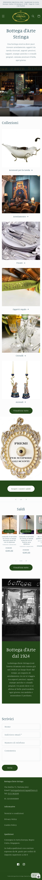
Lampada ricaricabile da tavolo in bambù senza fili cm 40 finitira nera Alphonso (26, 540)
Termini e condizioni (14, 813)
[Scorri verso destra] (26, 560)
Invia (9, 768)
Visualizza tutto (21, 410)
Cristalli (19, 355)
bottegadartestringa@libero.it (24, 790)
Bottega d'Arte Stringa (17, 876)
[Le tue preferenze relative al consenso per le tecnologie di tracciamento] (38, 876)
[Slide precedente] (15, 499)
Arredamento (19, 216)
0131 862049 (13, 793)
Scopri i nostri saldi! (21, 489)
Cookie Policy (10, 825)
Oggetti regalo (19, 309)
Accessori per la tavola (19, 170)
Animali (19, 402)
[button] (3, 16)
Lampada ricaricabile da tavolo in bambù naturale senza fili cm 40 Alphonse (9, 539)
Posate (19, 263)
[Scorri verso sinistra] (15, 560)
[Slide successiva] (26, 499)
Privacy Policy (10, 819)
